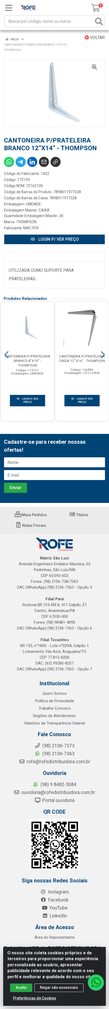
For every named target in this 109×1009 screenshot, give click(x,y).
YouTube (57, 908)
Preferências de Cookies (34, 998)
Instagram (58, 892)
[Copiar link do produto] (56, 162)
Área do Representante (54, 937)
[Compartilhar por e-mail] (44, 162)
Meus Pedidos (34, 515)
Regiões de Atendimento (54, 715)
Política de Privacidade (54, 700)
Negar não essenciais (59, 987)
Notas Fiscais (33, 525)
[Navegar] (6, 355)
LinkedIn (58, 916)
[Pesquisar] (99, 21)
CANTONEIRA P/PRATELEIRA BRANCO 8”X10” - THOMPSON (27, 360)
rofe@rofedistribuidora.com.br (58, 761)
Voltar (97, 37)
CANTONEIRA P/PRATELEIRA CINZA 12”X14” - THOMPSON (82, 358)
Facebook (58, 900)
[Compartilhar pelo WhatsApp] (9, 162)
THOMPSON (26, 222)
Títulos (81, 515)
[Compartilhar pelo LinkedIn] (32, 162)
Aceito (21, 987)
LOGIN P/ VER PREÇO (58, 239)
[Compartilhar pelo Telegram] (21, 162)
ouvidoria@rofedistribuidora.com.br (57, 792)
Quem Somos (55, 693)
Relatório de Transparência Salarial (55, 723)
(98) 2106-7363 (58, 753)
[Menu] (8, 8)
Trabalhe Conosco (55, 708)
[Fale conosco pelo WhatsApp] (96, 982)
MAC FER (31, 228)
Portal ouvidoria (58, 800)
